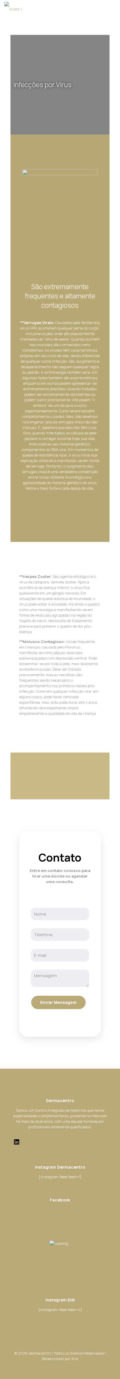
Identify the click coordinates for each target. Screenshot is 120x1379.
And (74, 1358)
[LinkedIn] (16, 1144)
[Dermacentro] (13, 8)
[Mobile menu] (112, 9)
